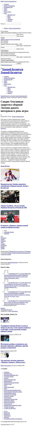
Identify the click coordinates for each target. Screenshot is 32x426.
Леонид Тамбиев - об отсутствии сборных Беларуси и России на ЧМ (14, 206)
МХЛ (9, 18)
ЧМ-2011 (6, 233)
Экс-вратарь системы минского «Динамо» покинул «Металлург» (13, 361)
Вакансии (7, 414)
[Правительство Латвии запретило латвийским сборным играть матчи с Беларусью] (10, 181)
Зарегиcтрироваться (10, 1)
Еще (5, 13)
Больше (3, 308)
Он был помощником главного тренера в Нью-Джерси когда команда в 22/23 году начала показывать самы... (16, 276)
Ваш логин (20, 34)
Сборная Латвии (9, 232)
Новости (3, 97)
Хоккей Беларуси (6, 96)
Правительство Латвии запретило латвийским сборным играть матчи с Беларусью (14, 186)
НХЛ (5, 10)
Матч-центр (7, 12)
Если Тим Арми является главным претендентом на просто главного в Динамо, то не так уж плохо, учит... (17, 295)
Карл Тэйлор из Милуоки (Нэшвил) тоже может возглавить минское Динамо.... (16, 303)
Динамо (6, 4)
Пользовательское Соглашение (13, 418)
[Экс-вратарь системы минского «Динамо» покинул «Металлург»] (5, 357)
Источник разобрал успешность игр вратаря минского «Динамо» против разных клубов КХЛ (14, 346)
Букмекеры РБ (8, 7)
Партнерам (7, 415)
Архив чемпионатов (21, 96)
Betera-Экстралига (9, 5)
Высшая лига (11, 15)
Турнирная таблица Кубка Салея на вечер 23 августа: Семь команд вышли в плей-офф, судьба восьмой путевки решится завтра (16, 328)
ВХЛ (9, 16)
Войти (2, 1)
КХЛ (5, 8)
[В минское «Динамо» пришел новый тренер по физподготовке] (10, 222)
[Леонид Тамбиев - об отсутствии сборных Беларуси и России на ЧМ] (10, 202)
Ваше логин (20, 49)
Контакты (15, 311)
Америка (10, 19)
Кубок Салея (4, 334)
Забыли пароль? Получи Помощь (10, 39)
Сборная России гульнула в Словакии (20, 251)
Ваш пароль (20, 36)
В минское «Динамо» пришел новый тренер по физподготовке (14, 226)
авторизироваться (13, 262)
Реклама (6, 417)
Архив (13, 96)
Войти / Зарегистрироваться (12, 28)
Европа (10, 21)
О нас (5, 411)
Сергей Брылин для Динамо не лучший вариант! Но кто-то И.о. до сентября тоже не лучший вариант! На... (17, 285)
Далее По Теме (5, 166)
